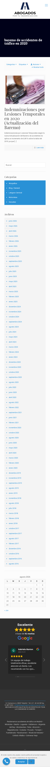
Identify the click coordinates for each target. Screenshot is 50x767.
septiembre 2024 (15, 322)
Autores (36, 64)
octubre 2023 (14, 372)
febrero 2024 (14, 352)
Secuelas (12, 202)
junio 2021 (13, 418)
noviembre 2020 (15, 428)
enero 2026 (13, 246)
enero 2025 (13, 302)
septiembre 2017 (15, 533)
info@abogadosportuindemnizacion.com (29, 705)
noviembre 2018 (15, 498)
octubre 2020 (14, 433)
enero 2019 (13, 493)
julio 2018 (12, 508)
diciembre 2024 (15, 307)
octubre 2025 (14, 256)
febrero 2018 (14, 518)
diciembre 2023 (15, 362)
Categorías (10, 64)
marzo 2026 (13, 236)
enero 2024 (13, 357)
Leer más (40, 148)
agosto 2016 (14, 564)
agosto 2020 (14, 438)
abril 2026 (12, 231)
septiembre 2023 (15, 377)
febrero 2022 (14, 407)
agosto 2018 (14, 503)
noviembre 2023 (15, 367)
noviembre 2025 (15, 251)
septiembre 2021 (15, 412)
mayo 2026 (13, 226)
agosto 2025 (14, 266)
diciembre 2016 (15, 549)
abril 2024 (12, 342)
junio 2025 (13, 276)
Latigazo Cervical (15, 193)
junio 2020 (13, 443)
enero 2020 (13, 468)
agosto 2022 (14, 402)
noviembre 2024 (15, 312)
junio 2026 (13, 221)
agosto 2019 (14, 488)
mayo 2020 (13, 448)
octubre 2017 (14, 528)
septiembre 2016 (15, 559)
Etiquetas (22, 64)
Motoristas (13, 197)
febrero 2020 (14, 463)
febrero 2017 (14, 544)
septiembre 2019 (15, 483)
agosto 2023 (14, 382)
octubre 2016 (14, 554)
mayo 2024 (13, 337)
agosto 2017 (14, 539)
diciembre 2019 (15, 473)
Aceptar (21, 762)
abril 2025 (12, 286)
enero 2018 (13, 523)
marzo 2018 (13, 513)
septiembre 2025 (15, 261)
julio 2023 (12, 387)
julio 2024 (12, 332)
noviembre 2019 (15, 478)
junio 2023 (13, 392)
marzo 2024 (13, 347)
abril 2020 (12, 453)
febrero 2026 (14, 241)
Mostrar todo (38, 67)
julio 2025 (12, 271)
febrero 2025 (14, 297)
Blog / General (14, 188)
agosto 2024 (14, 327)
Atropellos (13, 183)
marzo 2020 (13, 458)
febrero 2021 (14, 423)
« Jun (6, 610)
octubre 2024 (14, 317)
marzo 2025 (13, 291)
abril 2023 (12, 397)
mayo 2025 (13, 281)
